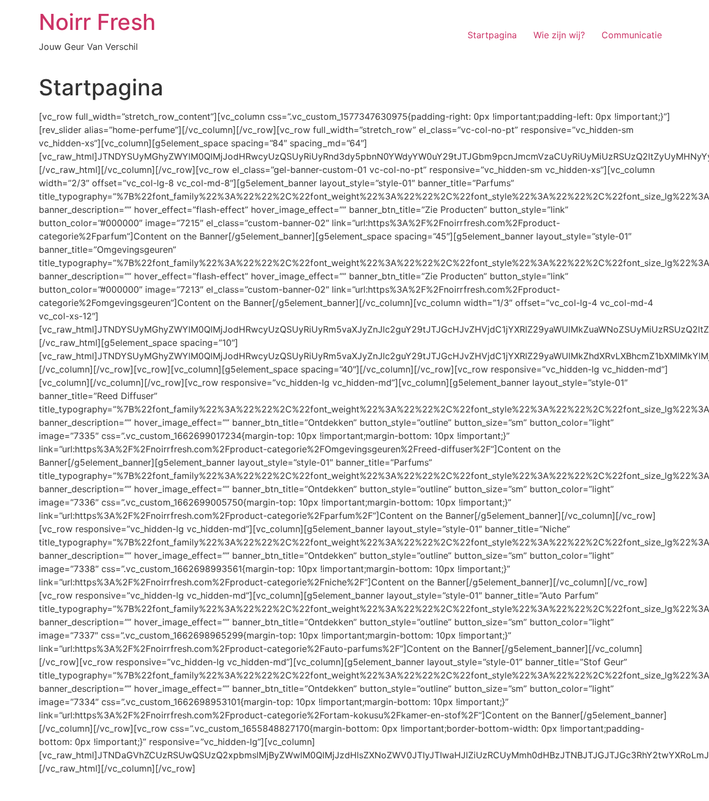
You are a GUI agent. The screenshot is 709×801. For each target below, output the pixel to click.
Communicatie (632, 34)
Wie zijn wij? (559, 34)
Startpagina (492, 34)
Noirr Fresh (97, 21)
